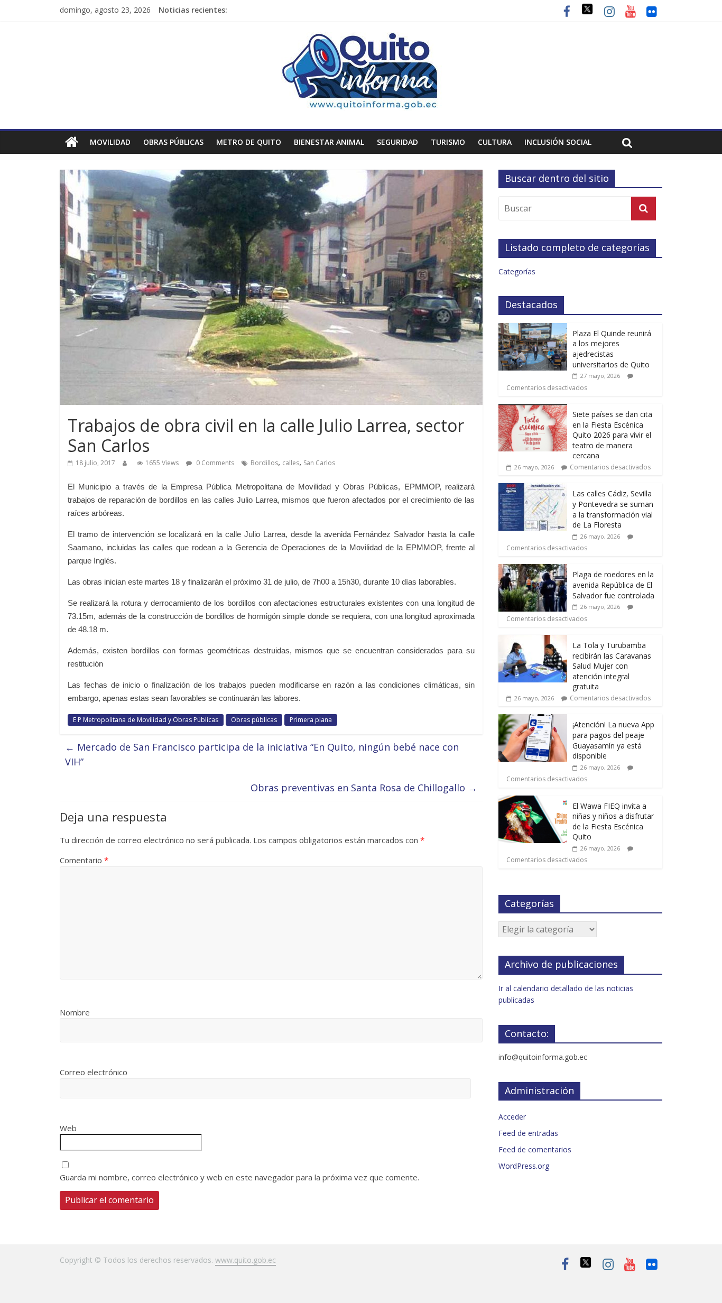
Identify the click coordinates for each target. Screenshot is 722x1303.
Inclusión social (557, 142)
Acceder (512, 1117)
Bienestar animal (329, 142)
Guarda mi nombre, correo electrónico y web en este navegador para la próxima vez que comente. (239, 1177)
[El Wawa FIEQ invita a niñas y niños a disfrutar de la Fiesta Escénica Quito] (532, 801)
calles (290, 462)
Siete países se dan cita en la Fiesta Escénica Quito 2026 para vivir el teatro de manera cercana (612, 434)
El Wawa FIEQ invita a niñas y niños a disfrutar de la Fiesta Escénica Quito (613, 821)
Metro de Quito (248, 142)
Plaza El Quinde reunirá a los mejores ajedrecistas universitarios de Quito (611, 348)
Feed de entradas (528, 1133)
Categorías (516, 271)
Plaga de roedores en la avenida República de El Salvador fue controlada (613, 584)
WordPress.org (523, 1166)
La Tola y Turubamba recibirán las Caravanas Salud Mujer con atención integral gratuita (611, 665)
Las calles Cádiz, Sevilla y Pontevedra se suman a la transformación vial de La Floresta (612, 509)
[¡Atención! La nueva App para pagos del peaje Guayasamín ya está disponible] (532, 720)
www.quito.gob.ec (245, 1260)
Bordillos (264, 462)
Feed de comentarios (534, 1149)
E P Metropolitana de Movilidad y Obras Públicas (145, 719)
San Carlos (319, 462)
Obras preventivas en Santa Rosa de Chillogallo (364, 787)
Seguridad (397, 142)
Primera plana (311, 719)
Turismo (448, 142)
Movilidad (110, 142)
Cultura (495, 142)
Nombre (75, 1012)
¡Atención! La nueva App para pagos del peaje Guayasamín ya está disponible (613, 740)
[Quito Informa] (361, 38)
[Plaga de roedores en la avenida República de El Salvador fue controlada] (532, 570)
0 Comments (214, 462)
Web (68, 1128)
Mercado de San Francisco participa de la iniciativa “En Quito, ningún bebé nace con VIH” (262, 755)
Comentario (84, 860)
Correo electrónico (93, 1072)
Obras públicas (173, 142)
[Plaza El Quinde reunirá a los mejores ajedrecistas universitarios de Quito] (532, 329)
